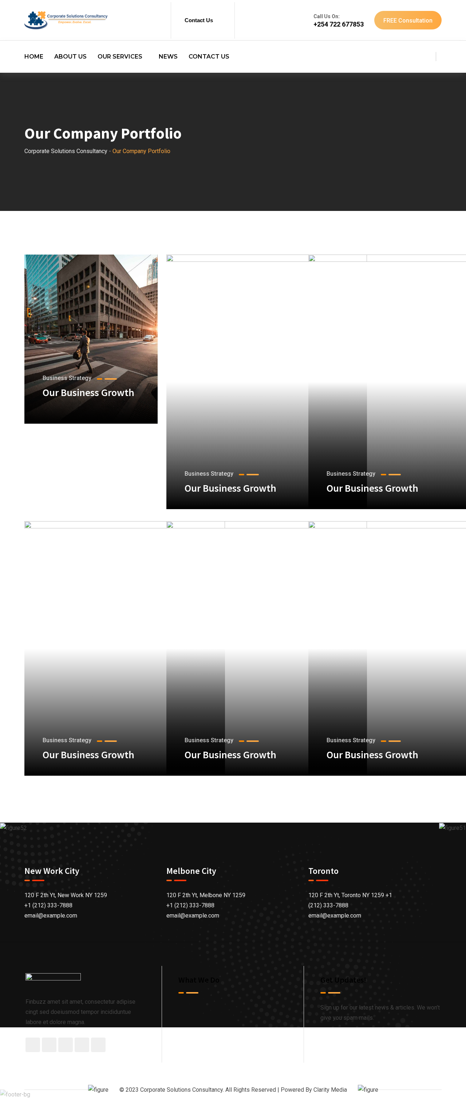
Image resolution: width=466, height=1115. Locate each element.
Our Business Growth (88, 392)
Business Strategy (67, 378)
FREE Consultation (408, 20)
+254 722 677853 (338, 24)
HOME (33, 56)
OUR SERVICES (120, 56)
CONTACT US (209, 56)
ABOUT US (70, 56)
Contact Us (199, 20)
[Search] (425, 57)
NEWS (168, 56)
